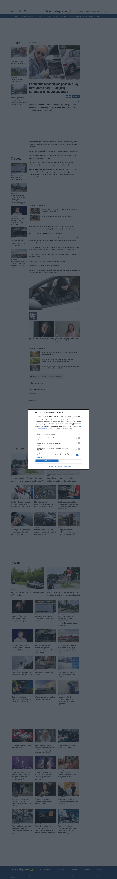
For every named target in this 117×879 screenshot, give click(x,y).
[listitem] (58, 434)
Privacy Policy (67, 466)
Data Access (58, 466)
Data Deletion (49, 466)
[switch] (78, 438)
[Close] (86, 412)
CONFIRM (47, 460)
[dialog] (58, 440)
